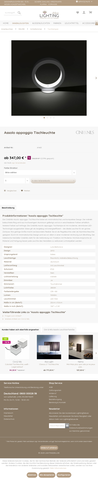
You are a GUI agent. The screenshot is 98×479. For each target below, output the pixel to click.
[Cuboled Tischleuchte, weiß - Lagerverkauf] (17, 347)
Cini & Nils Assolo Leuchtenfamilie (59, 329)
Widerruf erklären (49, 448)
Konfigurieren (64, 475)
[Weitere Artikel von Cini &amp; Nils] (85, 135)
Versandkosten (43, 441)
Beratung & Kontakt (57, 402)
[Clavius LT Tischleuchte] (49, 347)
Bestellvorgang (55, 399)
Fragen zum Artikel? (12, 316)
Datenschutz (9, 419)
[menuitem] (13, 12)
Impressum (8, 413)
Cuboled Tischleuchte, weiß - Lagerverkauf (17, 365)
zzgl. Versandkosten (19, 163)
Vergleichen (11, 191)
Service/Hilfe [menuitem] (84, 2)
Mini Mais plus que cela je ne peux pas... (81, 365)
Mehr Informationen (58, 468)
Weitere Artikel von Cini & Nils (16, 319)
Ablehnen (32, 475)
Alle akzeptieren (47, 475)
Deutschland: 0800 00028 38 (20, 393)
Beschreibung (8, 208)
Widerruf (52, 393)
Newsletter (8, 416)
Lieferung (53, 396)
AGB (51, 387)
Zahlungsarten (55, 390)
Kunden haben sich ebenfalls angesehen (20, 329)
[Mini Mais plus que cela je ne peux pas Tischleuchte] (80, 347)
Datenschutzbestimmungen (81, 428)
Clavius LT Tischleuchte (49, 364)
